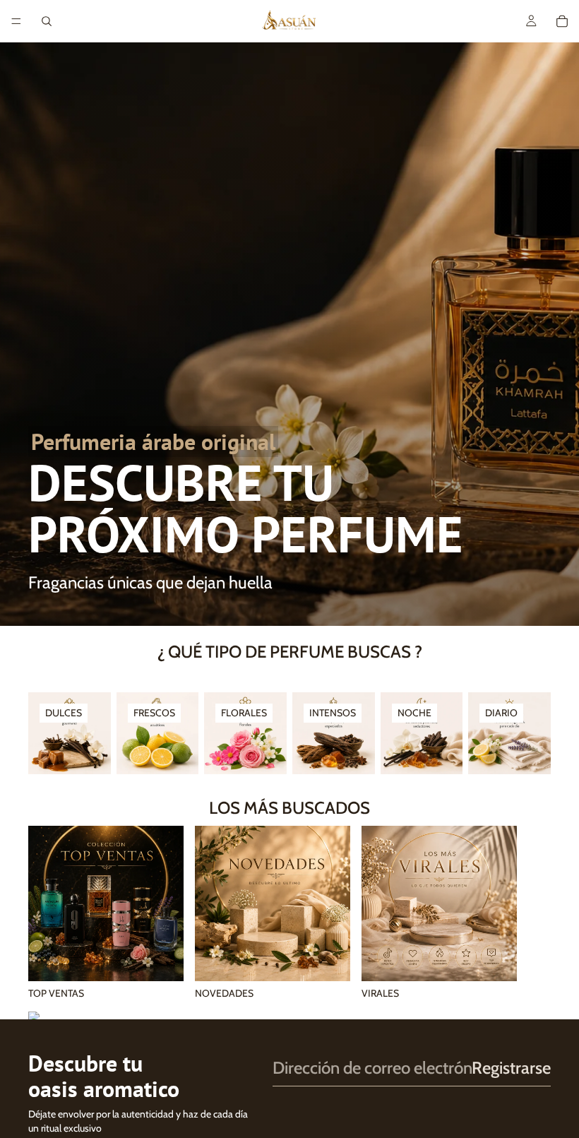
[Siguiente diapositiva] (535, 913)
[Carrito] (562, 21)
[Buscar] (46, 21)
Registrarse (511, 1067)
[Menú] (16, 21)
